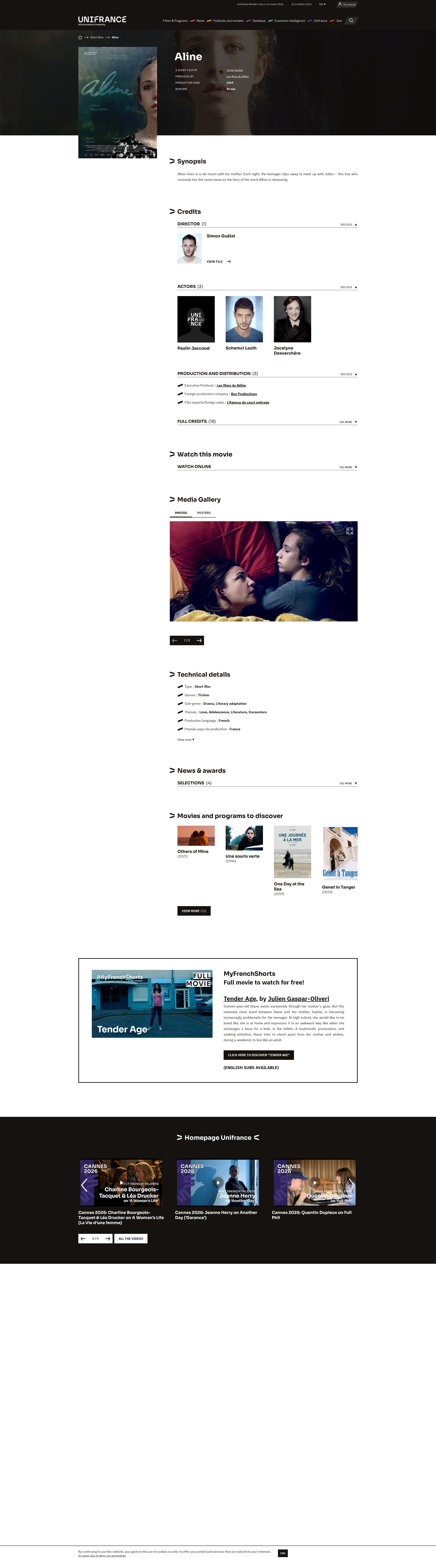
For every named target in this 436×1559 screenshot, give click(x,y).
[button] (350, 531)
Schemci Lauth (241, 348)
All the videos (131, 1239)
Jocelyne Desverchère (287, 351)
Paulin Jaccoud (193, 348)
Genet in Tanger (338, 887)
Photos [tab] (181, 513)
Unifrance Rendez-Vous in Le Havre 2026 (260, 4)
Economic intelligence (290, 21)
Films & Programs (175, 21)
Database (259, 21)
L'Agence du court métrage (248, 402)
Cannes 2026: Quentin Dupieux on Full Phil (215, 1215)
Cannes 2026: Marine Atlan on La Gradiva (314, 1212)
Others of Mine (192, 851)
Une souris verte (243, 856)
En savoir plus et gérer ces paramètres (102, 1555)
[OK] (282, 1553)
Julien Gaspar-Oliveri (298, 999)
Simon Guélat (235, 70)
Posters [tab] (204, 513)
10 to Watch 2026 (301, 4)
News (201, 21)
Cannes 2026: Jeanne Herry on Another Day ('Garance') (119, 1215)
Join (339, 21)
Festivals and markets (228, 21)
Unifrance (320, 21)
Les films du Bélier (238, 76)
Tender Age (240, 999)
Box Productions (244, 393)
